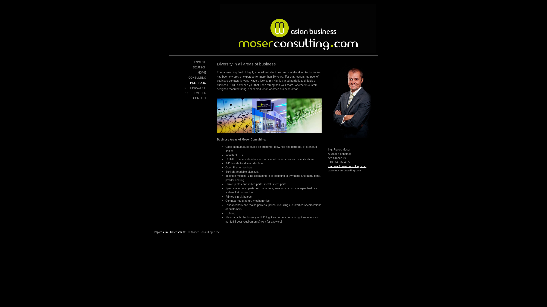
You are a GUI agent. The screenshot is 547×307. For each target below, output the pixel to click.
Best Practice (195, 88)
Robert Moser (195, 93)
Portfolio (198, 82)
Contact (199, 98)
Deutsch (199, 67)
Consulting (197, 77)
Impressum (161, 232)
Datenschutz (178, 232)
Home (202, 72)
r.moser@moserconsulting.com (347, 166)
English (200, 62)
